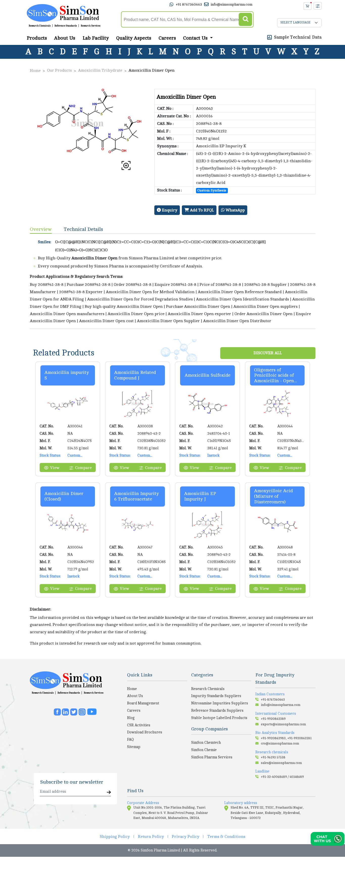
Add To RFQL (201, 210)
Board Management (143, 703)
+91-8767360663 (273, 699)
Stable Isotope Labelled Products (219, 718)
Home (35, 70)
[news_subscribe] (109, 792)
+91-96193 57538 (273, 757)
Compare (83, 467)
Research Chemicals (40, 25)
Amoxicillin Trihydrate (100, 70)
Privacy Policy (185, 836)
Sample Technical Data (298, 37)
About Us (64, 38)
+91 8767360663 (189, 4)
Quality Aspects (133, 38)
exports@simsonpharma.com (283, 724)
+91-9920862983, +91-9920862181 (286, 738)
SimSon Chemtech (206, 742)
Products (37, 38)
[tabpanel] (172, 281)
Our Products (59, 70)
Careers (167, 38)
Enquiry (169, 210)
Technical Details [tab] (83, 229)
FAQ (130, 739)
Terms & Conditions (226, 836)
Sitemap (133, 747)
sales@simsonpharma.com (281, 763)
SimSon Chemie (204, 750)
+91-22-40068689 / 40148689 (282, 777)
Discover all (268, 353)
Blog (131, 718)
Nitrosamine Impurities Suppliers (219, 703)
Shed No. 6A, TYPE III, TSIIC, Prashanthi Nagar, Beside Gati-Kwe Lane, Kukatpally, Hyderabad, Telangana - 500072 (267, 813)
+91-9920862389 (273, 719)
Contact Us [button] (196, 38)
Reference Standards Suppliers (217, 710)
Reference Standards (66, 25)
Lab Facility (96, 38)
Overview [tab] (41, 229)
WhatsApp (235, 210)
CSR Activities (138, 725)
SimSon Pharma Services (211, 757)
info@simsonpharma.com (231, 4)
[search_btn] (245, 19)
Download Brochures (144, 732)
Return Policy (151, 836)
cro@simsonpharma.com (280, 743)
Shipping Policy (115, 836)
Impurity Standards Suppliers (216, 696)
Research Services (90, 25)
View (54, 467)
